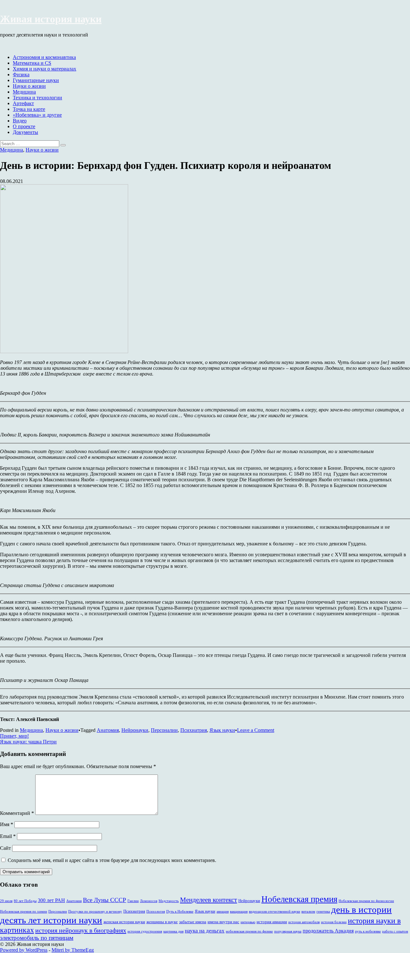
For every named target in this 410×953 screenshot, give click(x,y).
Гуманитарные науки (36, 80)
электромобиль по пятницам (36, 937)
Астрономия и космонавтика (44, 57)
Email (8, 836)
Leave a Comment (255, 730)
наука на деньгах (205, 931)
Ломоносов (148, 901)
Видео (20, 120)
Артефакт (23, 103)
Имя (6, 824)
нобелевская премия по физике (249, 931)
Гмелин (133, 901)
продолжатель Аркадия (328, 930)
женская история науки (124, 921)
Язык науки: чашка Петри (28, 741)
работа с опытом (395, 931)
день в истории (361, 909)
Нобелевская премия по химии (23, 911)
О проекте (24, 126)
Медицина (24, 92)
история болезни (334, 922)
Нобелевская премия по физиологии (366, 901)
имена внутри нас (223, 921)
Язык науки (222, 730)
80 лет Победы (25, 901)
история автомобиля (304, 922)
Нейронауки (134, 730)
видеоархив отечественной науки (274, 911)
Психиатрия (193, 730)
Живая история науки (51, 19)
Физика (21, 74)
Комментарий (17, 813)
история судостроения (144, 931)
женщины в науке (162, 921)
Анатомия (108, 730)
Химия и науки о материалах (44, 68)
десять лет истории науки (51, 920)
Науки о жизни (29, 86)
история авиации (272, 921)
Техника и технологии (37, 97)
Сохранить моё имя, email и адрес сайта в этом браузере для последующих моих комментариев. (112, 860)
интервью (248, 922)
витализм (308, 911)
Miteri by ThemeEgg (73, 950)
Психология (155, 911)
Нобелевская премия (299, 899)
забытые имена (192, 921)
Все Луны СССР (104, 900)
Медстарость (169, 901)
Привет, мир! (14, 736)
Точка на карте (29, 109)
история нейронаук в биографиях (80, 930)
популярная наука (287, 931)
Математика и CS (32, 63)
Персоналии (164, 730)
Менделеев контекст (208, 899)
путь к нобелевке (368, 931)
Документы (25, 132)
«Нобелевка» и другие (37, 115)
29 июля (6, 901)
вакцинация (239, 911)
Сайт (5, 848)
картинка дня (173, 931)
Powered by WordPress (23, 950)
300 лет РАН (51, 900)
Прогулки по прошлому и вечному (95, 911)
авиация (223, 911)
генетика (323, 911)
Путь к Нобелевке (179, 911)
